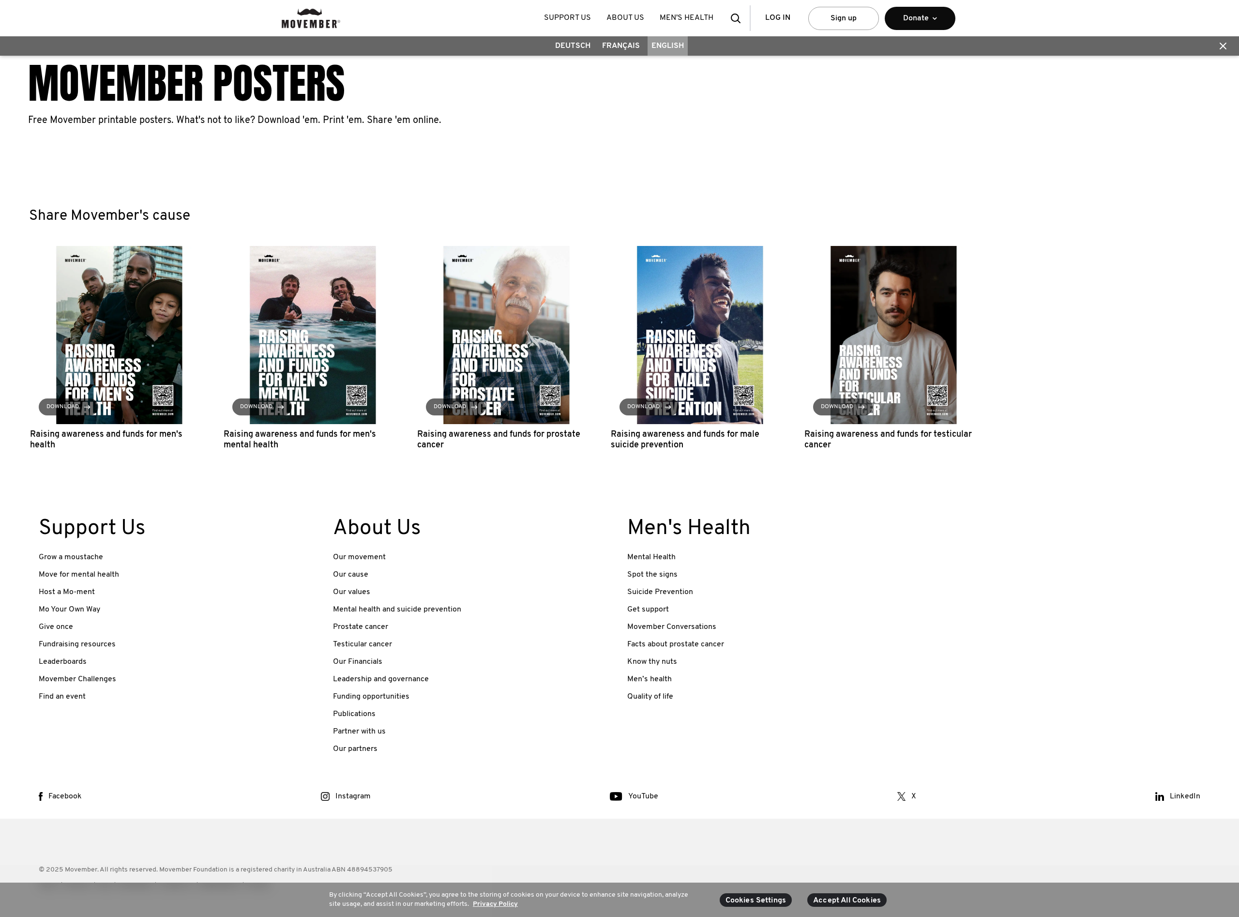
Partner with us (359, 731)
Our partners (355, 749)
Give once (56, 627)
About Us (625, 18)
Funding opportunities (371, 697)
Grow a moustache (71, 557)
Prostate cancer (360, 627)
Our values (351, 592)
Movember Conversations (671, 627)
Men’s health (649, 679)
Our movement (359, 557)
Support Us (567, 18)
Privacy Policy (495, 904)
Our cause (350, 575)
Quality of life (650, 697)
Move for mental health (79, 575)
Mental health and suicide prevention (397, 609)
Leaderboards (63, 662)
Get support (648, 609)
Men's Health (686, 18)
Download (62, 407)
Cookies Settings (755, 900)
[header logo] (311, 18)
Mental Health (651, 557)
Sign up (844, 18)
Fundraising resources (77, 644)
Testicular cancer (362, 644)
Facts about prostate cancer (675, 644)
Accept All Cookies (847, 900)
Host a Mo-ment (67, 592)
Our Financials (357, 662)
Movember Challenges (77, 679)
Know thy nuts (652, 662)
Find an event (62, 697)
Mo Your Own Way (69, 609)
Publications (354, 714)
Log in (777, 18)
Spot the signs (652, 575)
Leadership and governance (381, 679)
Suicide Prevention (660, 592)
